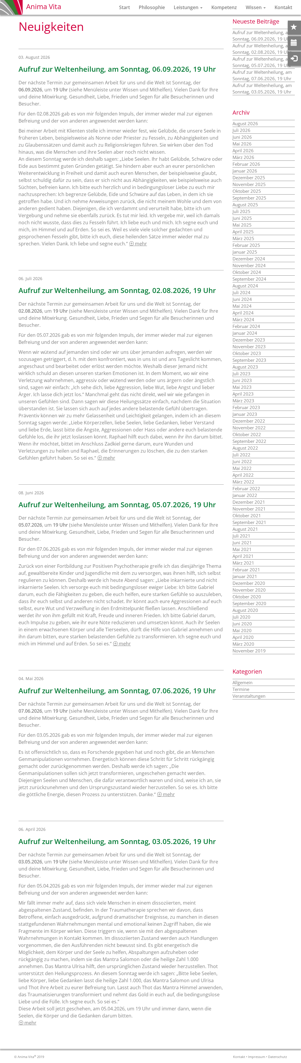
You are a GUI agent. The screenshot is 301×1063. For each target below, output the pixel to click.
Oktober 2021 (247, 515)
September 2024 (249, 279)
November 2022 (249, 428)
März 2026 (243, 157)
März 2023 (243, 401)
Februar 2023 (246, 407)
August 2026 (245, 123)
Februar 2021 (246, 569)
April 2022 (243, 475)
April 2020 (243, 637)
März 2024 (243, 319)
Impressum (256, 1056)
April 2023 (243, 394)
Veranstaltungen (249, 696)
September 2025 (249, 198)
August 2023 (245, 367)
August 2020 (245, 610)
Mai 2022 (242, 468)
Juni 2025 (242, 218)
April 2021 (243, 556)
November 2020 (249, 590)
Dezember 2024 (249, 259)
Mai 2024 (242, 306)
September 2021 (249, 522)
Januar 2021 (245, 576)
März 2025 (243, 238)
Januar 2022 (245, 495)
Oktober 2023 (247, 353)
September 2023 (249, 360)
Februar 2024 (246, 326)
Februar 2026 (246, 164)
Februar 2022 (246, 488)
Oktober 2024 (247, 272)
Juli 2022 (241, 455)
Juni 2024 (242, 299)
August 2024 (245, 286)
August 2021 (245, 529)
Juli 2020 (241, 617)
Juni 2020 (242, 624)
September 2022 (249, 441)
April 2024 (243, 313)
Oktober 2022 (247, 434)
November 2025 (249, 184)
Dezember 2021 (249, 502)
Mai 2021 (242, 549)
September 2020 (249, 603)
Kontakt (283, 7)
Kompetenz (224, 7)
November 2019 (249, 651)
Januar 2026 (245, 171)
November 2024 (249, 265)
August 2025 (245, 204)
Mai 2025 (242, 225)
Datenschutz (277, 1056)
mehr (140, 243)
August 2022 (245, 448)
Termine (241, 689)
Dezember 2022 (249, 421)
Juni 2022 (242, 461)
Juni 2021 (242, 542)
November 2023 (249, 346)
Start (124, 7)
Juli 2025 (241, 211)
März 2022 (243, 482)
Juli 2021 (241, 536)
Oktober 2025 (247, 191)
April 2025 (243, 232)
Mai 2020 (242, 630)
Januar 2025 (245, 252)
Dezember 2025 (249, 177)
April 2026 (243, 150)
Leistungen (187, 7)
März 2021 (243, 563)
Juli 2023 (241, 373)
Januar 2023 (245, 414)
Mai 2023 (242, 387)
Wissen (254, 7)
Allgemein (242, 682)
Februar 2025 (246, 245)
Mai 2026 (242, 144)
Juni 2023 (242, 380)
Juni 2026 (242, 137)
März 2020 (243, 644)
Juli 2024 (241, 292)
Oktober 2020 (247, 597)
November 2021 (249, 509)
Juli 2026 (241, 130)
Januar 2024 (245, 333)
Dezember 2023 (249, 340)
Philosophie (152, 7)
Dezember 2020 (249, 583)
